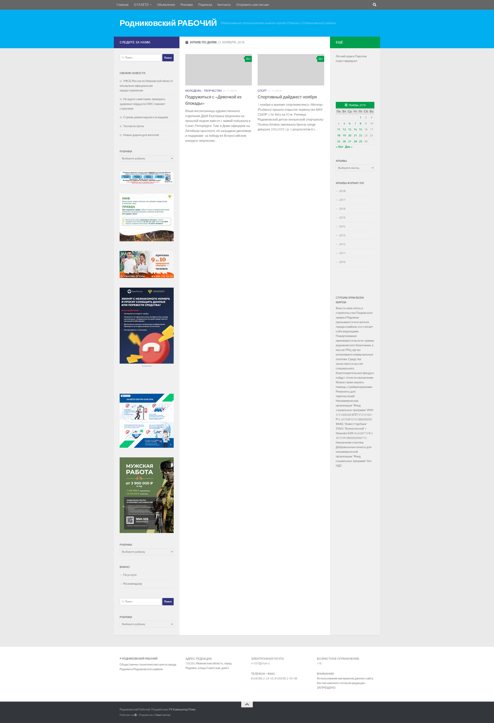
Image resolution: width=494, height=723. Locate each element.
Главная (123, 5)
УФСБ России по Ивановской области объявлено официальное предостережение (146, 85)
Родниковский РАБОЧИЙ (168, 23)
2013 (342, 235)
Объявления (166, 5)
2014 (342, 226)
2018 (342, 191)
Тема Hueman (163, 715)
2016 (342, 208)
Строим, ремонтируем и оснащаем (145, 117)
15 (360, 129)
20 (349, 135)
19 (344, 135)
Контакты (224, 5)
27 (349, 141)
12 (344, 129)
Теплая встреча (133, 126)
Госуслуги (129, 575)
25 (338, 141)
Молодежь (193, 90)
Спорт (262, 90)
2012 (342, 244)
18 (338, 135)
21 (355, 135)
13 (349, 129)
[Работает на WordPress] (135, 715)
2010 (342, 262)
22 (360, 135)
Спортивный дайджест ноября (287, 97)
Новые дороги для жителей (141, 135)
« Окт (339, 147)
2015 (342, 217)
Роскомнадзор (132, 583)
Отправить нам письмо (252, 5)
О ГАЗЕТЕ (141, 5)
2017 (342, 200)
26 (344, 141)
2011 (342, 253)
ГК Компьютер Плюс (182, 709)
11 (338, 129)
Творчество (213, 90)
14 (355, 129)
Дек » (349, 147)
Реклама (186, 5)
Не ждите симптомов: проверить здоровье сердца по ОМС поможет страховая (142, 103)
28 (355, 141)
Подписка (205, 5)
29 (360, 141)
